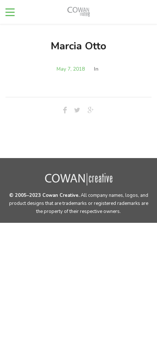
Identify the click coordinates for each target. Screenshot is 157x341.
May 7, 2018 (71, 68)
